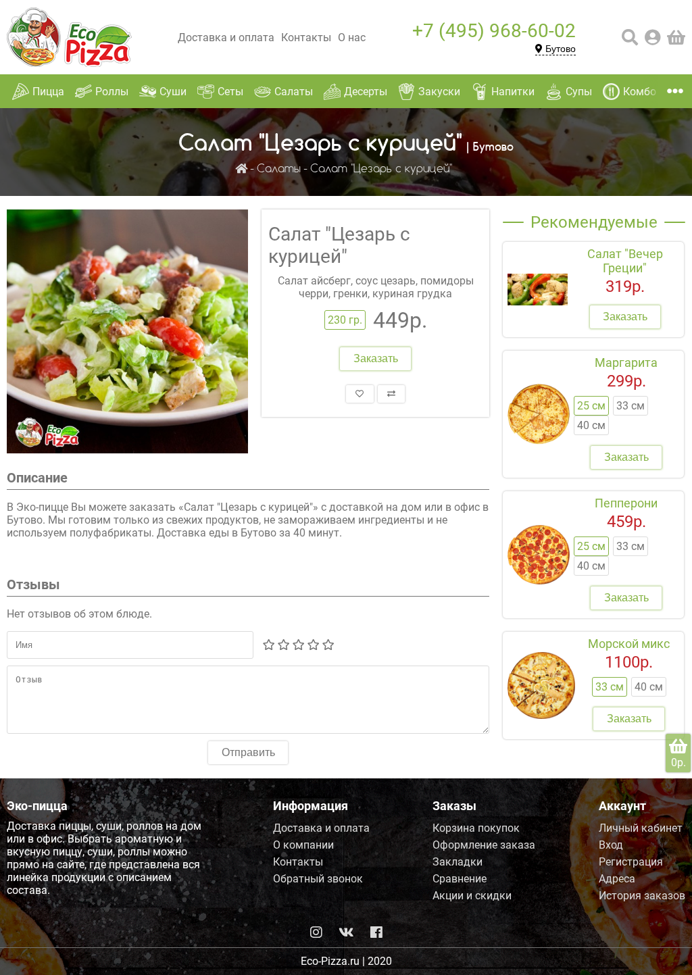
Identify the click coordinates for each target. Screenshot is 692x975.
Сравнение (459, 878)
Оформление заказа (483, 845)
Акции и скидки (472, 895)
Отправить (248, 752)
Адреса (617, 878)
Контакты (306, 37)
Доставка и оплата (226, 37)
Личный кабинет (641, 828)
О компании (303, 845)
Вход (611, 845)
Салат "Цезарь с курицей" (381, 169)
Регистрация (631, 861)
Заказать (375, 358)
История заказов (642, 895)
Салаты (279, 169)
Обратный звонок (318, 878)
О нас (352, 37)
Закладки (457, 861)
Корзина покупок (476, 828)
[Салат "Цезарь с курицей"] (127, 332)
